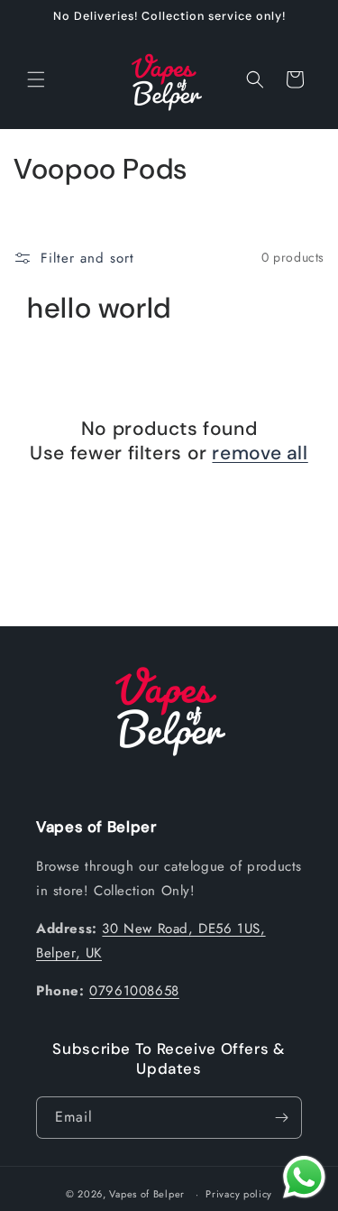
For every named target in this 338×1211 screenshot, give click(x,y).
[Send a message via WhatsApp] (304, 1177)
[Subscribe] (281, 1117)
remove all (259, 453)
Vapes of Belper (147, 1194)
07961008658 (134, 991)
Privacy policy (239, 1194)
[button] (36, 79)
